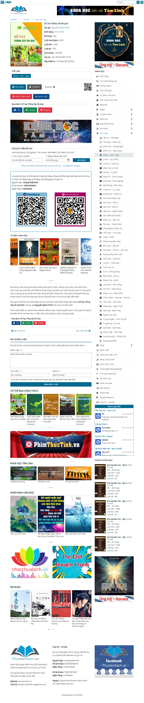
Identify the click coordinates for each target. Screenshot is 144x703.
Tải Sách (36, 87)
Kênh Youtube (106, 383)
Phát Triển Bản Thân (112, 241)
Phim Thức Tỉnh (107, 364)
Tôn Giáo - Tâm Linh (112, 142)
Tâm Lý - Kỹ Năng (110, 138)
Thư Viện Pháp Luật (111, 198)
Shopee (46, 110)
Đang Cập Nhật (109, 341)
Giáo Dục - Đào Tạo (111, 220)
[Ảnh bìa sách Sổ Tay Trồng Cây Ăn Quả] (26, 65)
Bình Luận (42, 96)
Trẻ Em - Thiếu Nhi (111, 263)
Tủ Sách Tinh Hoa (107, 95)
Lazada (32, 110)
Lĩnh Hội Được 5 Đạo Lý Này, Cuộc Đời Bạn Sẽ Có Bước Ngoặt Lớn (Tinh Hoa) (78, 536)
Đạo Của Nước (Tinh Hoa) (48, 534)
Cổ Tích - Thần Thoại (112, 289)
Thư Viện (26, 19)
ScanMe (48, 87)
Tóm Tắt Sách (106, 91)
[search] (138, 2)
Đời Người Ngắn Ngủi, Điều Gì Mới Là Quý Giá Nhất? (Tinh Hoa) (23, 535)
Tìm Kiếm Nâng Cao (108, 81)
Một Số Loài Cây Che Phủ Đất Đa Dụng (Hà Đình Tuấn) (82, 420)
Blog (102, 345)
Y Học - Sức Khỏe (110, 159)
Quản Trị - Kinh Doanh (113, 177)
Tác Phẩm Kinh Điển (112, 215)
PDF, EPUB (59, 32)
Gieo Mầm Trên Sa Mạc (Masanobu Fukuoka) (34, 418)
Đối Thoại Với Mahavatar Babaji (77, 482)
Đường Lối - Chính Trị (112, 194)
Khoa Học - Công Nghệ (113, 146)
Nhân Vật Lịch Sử (110, 168)
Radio (102, 109)
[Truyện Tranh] (72, 578)
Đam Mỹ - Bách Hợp (112, 310)
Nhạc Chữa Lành (22, 96)
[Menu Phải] (141, 3)
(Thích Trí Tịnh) (119, 466)
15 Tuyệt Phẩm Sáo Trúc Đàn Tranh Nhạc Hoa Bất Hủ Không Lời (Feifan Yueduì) (61, 621)
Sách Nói (104, 119)
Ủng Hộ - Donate (107, 402)
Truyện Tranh (106, 114)
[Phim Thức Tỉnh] (51, 458)
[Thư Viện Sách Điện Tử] (114, 677)
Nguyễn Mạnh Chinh (61, 27)
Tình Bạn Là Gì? (16, 482)
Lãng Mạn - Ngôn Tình (113, 306)
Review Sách (105, 86)
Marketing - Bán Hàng (112, 185)
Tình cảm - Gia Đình (111, 259)
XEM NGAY (81, 160)
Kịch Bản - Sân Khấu (112, 328)
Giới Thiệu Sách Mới (108, 100)
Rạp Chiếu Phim (107, 124)
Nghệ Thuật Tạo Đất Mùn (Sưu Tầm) (51, 417)
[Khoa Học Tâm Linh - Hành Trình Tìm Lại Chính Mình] (114, 594)
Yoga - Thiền (108, 237)
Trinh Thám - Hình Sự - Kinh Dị (116, 298)
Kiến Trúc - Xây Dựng (112, 151)
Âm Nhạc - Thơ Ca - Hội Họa (115, 250)
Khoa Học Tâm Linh (108, 355)
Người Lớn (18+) (110, 315)
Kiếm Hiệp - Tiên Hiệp (112, 332)
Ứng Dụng (104, 393)
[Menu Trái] (2, 3)
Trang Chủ (13, 19)
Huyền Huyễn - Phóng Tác (114, 336)
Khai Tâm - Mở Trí (110, 203)
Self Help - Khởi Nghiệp (113, 181)
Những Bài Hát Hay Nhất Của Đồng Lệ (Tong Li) (79, 620)
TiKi (18, 110)
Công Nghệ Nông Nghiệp (111, 369)
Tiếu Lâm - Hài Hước (112, 302)
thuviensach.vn (25, 681)
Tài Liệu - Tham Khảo (112, 224)
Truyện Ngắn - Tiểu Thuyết (115, 319)
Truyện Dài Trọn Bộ (111, 323)
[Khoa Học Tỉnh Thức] (51, 143)
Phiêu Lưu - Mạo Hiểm (113, 293)
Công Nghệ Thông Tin (112, 228)
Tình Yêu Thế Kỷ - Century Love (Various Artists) (39, 620)
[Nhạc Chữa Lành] (31, 578)
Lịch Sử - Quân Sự (111, 164)
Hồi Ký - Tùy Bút (110, 172)
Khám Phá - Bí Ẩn (110, 280)
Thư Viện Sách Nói (108, 374)
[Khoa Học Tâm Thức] (95, 14)
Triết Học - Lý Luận (111, 190)
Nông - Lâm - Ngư (40, 19)
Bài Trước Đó (19, 330)
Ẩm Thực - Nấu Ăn (111, 246)
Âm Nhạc (104, 128)
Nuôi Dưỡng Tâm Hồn (112, 254)
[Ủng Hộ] (114, 67)
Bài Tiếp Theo (82, 330)
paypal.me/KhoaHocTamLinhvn (73, 680)
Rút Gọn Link (105, 378)
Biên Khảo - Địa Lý (111, 276)
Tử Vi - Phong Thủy (111, 272)
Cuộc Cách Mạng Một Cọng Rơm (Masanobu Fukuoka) (17, 419)
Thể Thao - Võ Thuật (112, 233)
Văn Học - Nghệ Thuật (112, 211)
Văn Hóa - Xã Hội (110, 207)
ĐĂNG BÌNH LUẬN (51, 384)
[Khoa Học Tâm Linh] (114, 60)
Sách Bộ (103, 105)
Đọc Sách (19, 87)
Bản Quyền (105, 388)
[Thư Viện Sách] (8, 3)
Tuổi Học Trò (108, 267)
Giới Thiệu (104, 76)
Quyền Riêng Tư (107, 397)
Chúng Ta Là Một (44, 482)
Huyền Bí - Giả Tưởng (112, 285)
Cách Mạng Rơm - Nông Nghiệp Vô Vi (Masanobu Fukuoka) (67, 419)
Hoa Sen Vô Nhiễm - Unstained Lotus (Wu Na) (18, 620)
